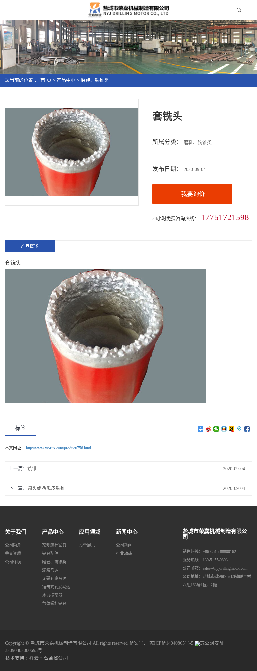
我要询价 (193, 194)
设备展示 (87, 545)
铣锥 (32, 468)
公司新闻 (124, 545)
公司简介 (13, 545)
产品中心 (66, 80)
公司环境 (13, 562)
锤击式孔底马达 (56, 587)
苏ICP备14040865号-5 (171, 643)
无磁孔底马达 (54, 578)
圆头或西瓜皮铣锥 (46, 488)
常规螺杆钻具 (54, 545)
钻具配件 (50, 553)
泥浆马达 (50, 570)
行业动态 (124, 553)
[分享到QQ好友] (224, 429)
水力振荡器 (52, 595)
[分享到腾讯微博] (239, 429)
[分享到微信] (216, 429)
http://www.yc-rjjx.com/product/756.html (58, 448)
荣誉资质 (13, 553)
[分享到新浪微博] (208, 429)
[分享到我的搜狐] (232, 429)
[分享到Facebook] (247, 429)
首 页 (45, 80)
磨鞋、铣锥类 (95, 80)
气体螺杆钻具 (54, 603)
